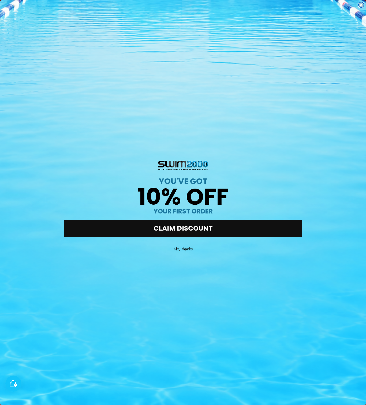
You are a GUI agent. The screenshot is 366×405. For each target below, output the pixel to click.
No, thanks (183, 249)
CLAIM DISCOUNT (183, 228)
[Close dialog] (361, 4)
